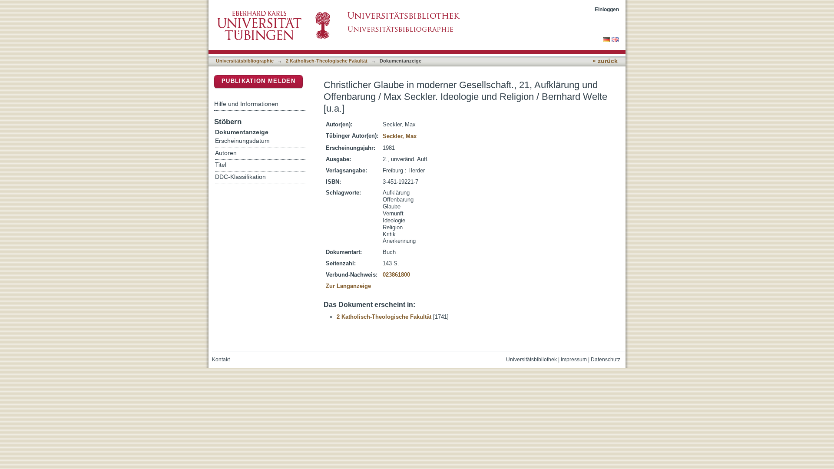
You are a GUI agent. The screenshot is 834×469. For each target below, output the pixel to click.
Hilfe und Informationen (246, 103)
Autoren (226, 153)
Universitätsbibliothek (531, 360)
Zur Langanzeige (348, 286)
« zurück (605, 61)
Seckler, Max (400, 136)
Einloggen (607, 9)
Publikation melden (258, 81)
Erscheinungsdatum (242, 141)
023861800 (396, 274)
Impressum (574, 360)
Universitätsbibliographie (245, 60)
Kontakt (221, 360)
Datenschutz (605, 360)
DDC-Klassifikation (240, 177)
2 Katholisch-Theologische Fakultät (326, 60)
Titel (220, 165)
